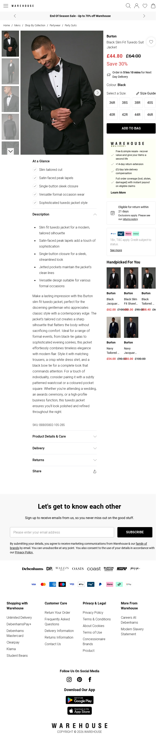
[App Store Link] (78, 702)
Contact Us (52, 641)
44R (110, 127)
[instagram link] (67, 676)
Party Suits (71, 25)
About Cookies (92, 623)
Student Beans (17, 653)
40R (123, 115)
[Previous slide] (13, 16)
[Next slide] (142, 16)
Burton (109, 36)
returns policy (128, 231)
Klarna (11, 646)
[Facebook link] (88, 676)
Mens (17, 25)
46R (123, 127)
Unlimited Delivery (19, 614)
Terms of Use (91, 629)
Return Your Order (56, 610)
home (6, 25)
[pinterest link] (78, 676)
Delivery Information (58, 628)
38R (135, 103)
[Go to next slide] (95, 91)
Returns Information (58, 634)
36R (110, 103)
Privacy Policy (91, 610)
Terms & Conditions (95, 616)
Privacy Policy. (30, 549)
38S (123, 103)
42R (135, 115)
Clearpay (13, 639)
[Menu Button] (5, 5)
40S (110, 115)
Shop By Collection (35, 25)
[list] (60, 91)
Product (87, 648)
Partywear (55, 25)
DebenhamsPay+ (19, 621)
